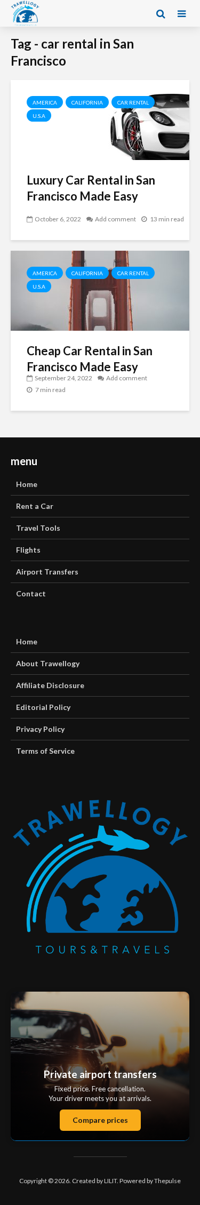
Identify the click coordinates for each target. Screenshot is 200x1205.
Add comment (115, 219)
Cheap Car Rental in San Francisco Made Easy (90, 359)
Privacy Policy (40, 728)
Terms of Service (45, 750)
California (87, 102)
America (45, 102)
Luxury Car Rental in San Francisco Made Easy (91, 188)
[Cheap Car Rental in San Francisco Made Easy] (100, 289)
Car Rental (133, 102)
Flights (28, 549)
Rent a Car (34, 505)
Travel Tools (38, 527)
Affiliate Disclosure (50, 685)
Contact (31, 593)
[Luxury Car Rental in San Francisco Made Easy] (100, 119)
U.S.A (39, 116)
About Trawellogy (47, 663)
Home (26, 484)
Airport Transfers (47, 571)
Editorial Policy (43, 707)
